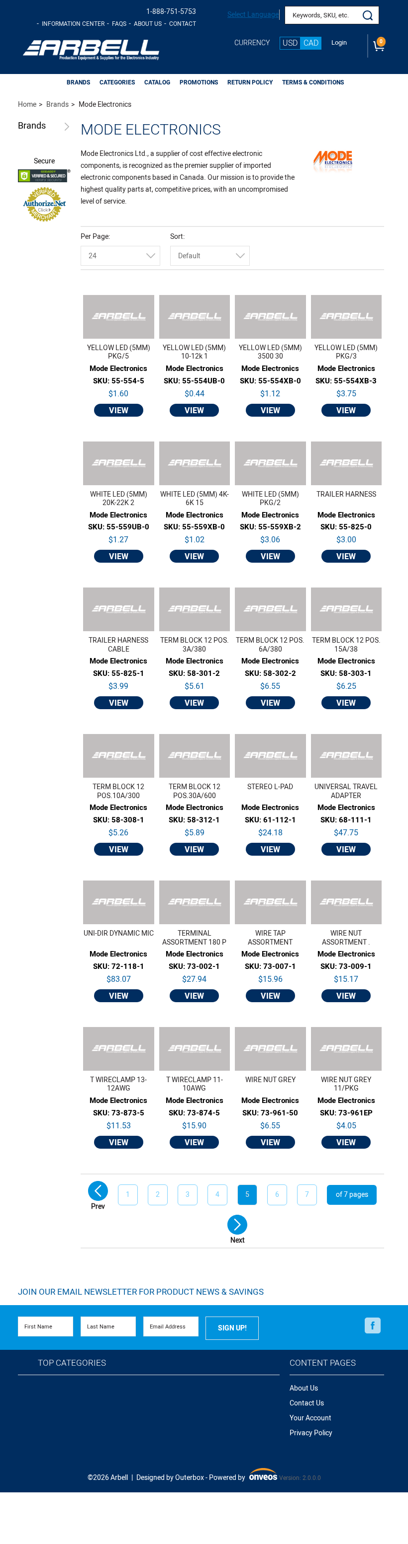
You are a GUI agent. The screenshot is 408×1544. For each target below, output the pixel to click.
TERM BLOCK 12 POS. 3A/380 (194, 645)
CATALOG (157, 82)
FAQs (119, 23)
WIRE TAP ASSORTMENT (270, 938)
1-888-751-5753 (171, 11)
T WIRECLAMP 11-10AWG (194, 1084)
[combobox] (120, 256)
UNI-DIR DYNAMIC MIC (119, 934)
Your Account (310, 1418)
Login (339, 43)
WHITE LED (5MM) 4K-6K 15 (194, 499)
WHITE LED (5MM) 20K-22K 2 (118, 499)
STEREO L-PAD (270, 787)
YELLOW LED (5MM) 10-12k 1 (194, 352)
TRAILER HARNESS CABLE (118, 645)
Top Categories (72, 1363)
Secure (44, 161)
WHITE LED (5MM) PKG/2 (270, 499)
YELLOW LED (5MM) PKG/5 (118, 352)
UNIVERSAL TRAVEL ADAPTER (346, 791)
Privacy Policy (311, 1433)
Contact (182, 23)
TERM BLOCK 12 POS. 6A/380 (270, 645)
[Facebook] (372, 1326)
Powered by (242, 1478)
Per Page (94, 236)
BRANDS (78, 82)
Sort (176, 236)
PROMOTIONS (199, 82)
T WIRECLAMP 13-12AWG (118, 1084)
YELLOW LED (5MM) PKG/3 (346, 352)
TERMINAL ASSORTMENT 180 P (194, 938)
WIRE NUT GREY (270, 1080)
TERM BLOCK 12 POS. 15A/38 (346, 645)
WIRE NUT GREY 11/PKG (346, 1084)
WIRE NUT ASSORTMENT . (346, 938)
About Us (148, 23)
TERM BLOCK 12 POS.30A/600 (194, 791)
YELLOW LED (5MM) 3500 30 (270, 352)
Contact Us (307, 1403)
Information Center (73, 23)
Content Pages (323, 1363)
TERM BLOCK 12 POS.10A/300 (118, 791)
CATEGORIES (117, 82)
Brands (32, 126)
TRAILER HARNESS (346, 495)
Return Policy (250, 82)
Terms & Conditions (313, 82)
